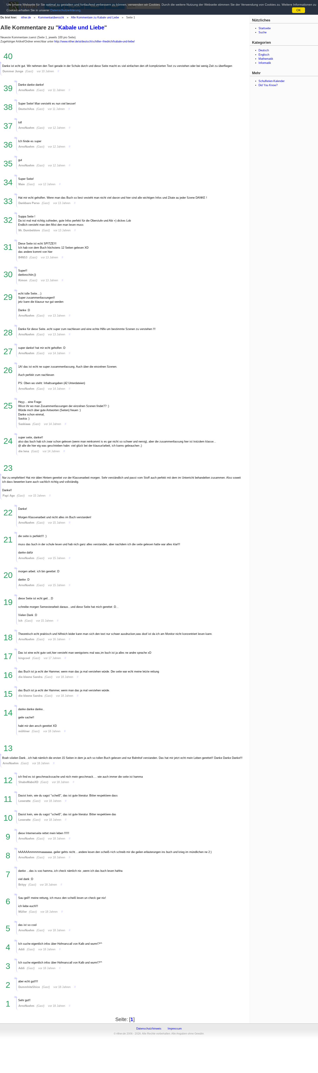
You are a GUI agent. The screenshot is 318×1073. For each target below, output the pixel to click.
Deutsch (264, 50)
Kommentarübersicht (51, 17)
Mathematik (266, 58)
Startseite (265, 28)
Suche (263, 32)
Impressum (175, 1028)
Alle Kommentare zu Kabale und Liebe (95, 17)
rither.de (26, 17)
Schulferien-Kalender (271, 81)
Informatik (265, 62)
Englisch (264, 54)
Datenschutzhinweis (148, 1028)
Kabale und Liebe (81, 27)
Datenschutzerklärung (65, 10)
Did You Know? (268, 85)
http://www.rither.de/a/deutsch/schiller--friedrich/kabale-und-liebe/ (94, 41)
